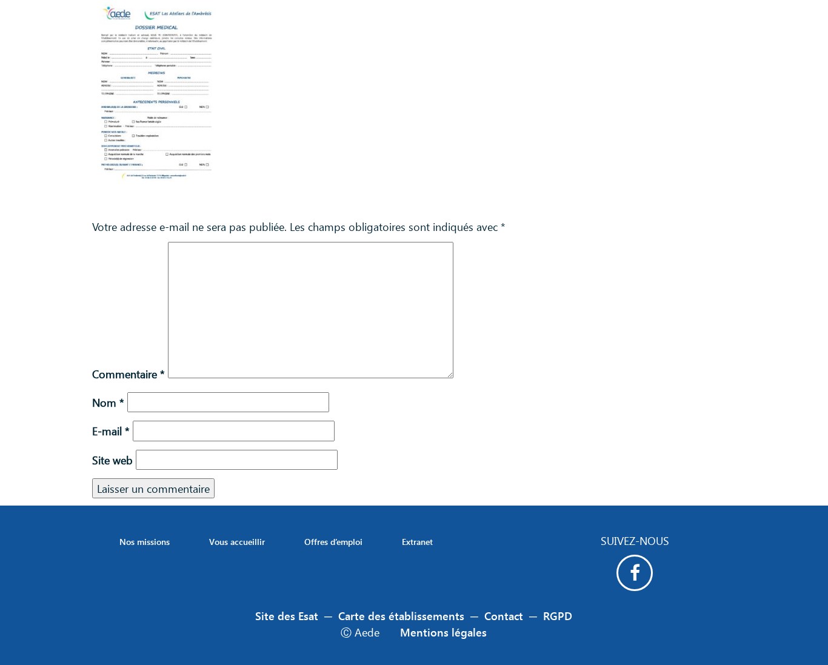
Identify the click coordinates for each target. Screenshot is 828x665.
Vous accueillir (237, 541)
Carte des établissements (401, 615)
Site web (112, 459)
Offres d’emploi (333, 541)
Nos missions (144, 541)
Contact (503, 615)
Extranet (417, 541)
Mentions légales (443, 632)
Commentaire (128, 373)
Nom (108, 402)
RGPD (557, 615)
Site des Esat (286, 615)
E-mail (111, 430)
